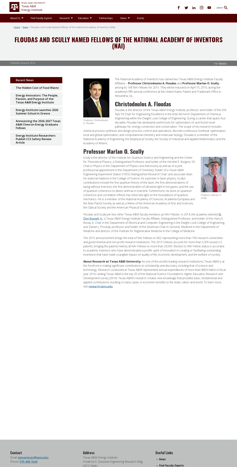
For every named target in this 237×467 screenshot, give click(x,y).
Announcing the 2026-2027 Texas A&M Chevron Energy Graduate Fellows (38, 124)
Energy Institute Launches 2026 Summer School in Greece (37, 111)
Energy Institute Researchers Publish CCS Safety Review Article (36, 139)
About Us (15, 18)
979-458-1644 (28, 462)
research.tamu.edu (100, 286)
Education (83, 18)
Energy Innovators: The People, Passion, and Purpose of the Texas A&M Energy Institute (37, 99)
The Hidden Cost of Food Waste (37, 88)
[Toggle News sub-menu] (129, 18)
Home (17, 27)
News (123, 18)
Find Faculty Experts (41, 18)
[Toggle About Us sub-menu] (22, 18)
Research (65, 18)
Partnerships (106, 18)
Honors (222, 63)
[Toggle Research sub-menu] (72, 18)
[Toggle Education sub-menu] (91, 18)
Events (140, 18)
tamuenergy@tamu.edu (33, 457)
